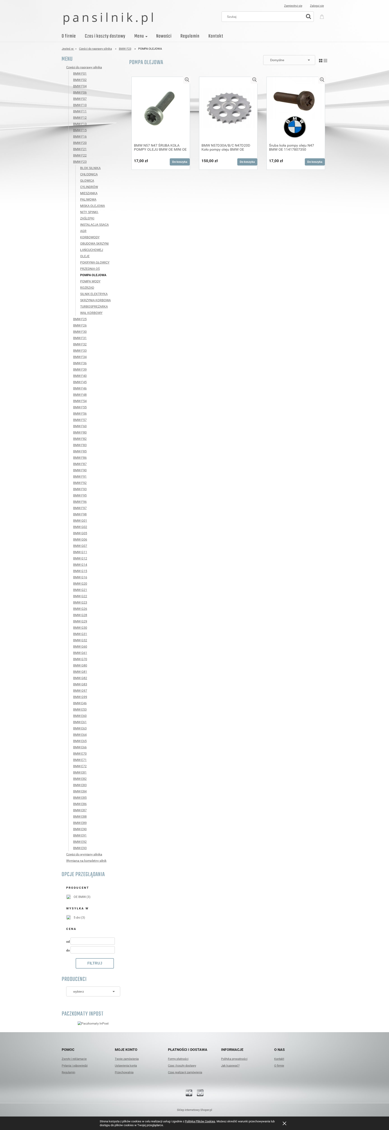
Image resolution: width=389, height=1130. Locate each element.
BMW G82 (80, 678)
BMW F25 (80, 319)
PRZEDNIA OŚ (90, 269)
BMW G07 (80, 546)
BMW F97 (80, 508)
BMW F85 (80, 451)
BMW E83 (80, 785)
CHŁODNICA (89, 174)
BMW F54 (80, 401)
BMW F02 (80, 80)
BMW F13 (80, 124)
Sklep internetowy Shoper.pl (194, 1110)
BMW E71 (80, 760)
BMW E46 (80, 703)
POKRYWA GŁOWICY (94, 262)
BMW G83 (80, 684)
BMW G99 (80, 697)
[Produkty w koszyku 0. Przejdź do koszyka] (323, 16)
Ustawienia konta (126, 1065)
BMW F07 (80, 99)
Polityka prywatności (234, 1059)
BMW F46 (80, 388)
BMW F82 (80, 439)
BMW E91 (80, 835)
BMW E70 (80, 753)
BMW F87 (80, 464)
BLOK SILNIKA (90, 168)
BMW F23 (80, 161)
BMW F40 (80, 376)
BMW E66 (80, 747)
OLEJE (85, 256)
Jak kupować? (230, 1065)
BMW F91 (80, 476)
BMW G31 (80, 634)
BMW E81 (80, 772)
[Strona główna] (108, 18)
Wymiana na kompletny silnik (86, 860)
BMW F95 (80, 495)
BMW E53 (80, 709)
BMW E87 (80, 810)
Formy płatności (178, 1059)
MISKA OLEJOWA (92, 206)
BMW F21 (80, 149)
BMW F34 (80, 357)
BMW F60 (80, 426)
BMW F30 (80, 331)
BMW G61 (80, 653)
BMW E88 (80, 816)
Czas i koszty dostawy (182, 1065)
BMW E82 (80, 779)
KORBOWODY (90, 237)
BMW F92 (80, 483)
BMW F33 (80, 350)
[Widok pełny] (325, 59)
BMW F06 (80, 92)
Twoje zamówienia (127, 1059)
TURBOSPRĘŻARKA (94, 306)
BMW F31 (80, 338)
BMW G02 (80, 527)
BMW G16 (80, 577)
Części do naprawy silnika (84, 67)
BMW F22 (80, 155)
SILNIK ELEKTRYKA (94, 294)
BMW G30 (80, 627)
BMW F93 (80, 489)
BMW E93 (80, 848)
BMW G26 (80, 609)
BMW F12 (80, 117)
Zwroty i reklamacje (74, 1059)
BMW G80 (80, 665)
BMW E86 (80, 804)
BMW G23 (80, 602)
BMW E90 (80, 829)
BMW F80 (80, 432)
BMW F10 (80, 105)
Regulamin (68, 1072)
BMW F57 (80, 420)
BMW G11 (80, 552)
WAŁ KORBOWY (91, 313)
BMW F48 (80, 394)
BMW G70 (80, 659)
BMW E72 (80, 766)
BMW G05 (80, 533)
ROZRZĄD (87, 287)
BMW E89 (80, 823)
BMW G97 (80, 690)
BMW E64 (80, 734)
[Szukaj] (308, 16)
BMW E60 (80, 716)
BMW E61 (80, 722)
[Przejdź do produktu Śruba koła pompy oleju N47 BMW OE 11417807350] (296, 108)
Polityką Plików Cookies (200, 1121)
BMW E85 (80, 797)
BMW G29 (80, 621)
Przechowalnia (124, 1072)
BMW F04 (80, 86)
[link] (78, 897)
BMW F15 (80, 130)
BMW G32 (80, 640)
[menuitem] (73, 36)
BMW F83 (80, 445)
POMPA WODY (90, 281)
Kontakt (279, 1059)
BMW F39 (80, 369)
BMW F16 (80, 136)
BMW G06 (80, 539)
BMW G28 (80, 615)
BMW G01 (80, 520)
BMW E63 (80, 728)
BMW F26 (80, 325)
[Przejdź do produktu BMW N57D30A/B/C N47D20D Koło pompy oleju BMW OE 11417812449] (228, 108)
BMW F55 (80, 407)
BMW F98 (80, 514)
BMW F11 (80, 111)
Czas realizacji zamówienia (185, 1072)
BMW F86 (80, 457)
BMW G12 (80, 558)
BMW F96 (80, 501)
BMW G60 (80, 646)
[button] (187, 80)
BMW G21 (80, 590)
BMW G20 (80, 583)
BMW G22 (80, 596)
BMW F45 (80, 382)
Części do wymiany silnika (84, 854)
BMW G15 (80, 571)
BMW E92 (80, 842)
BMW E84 (80, 791)
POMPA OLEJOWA (93, 275)
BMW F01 (80, 73)
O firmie (279, 1065)
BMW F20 (80, 143)
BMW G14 (80, 564)
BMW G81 (80, 672)
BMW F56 (80, 413)
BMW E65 (80, 741)
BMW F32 (80, 344)
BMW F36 (80, 363)
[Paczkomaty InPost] (93, 1023)
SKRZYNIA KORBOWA (95, 300)
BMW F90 (80, 470)
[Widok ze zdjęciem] (321, 59)
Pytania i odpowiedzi (75, 1065)
